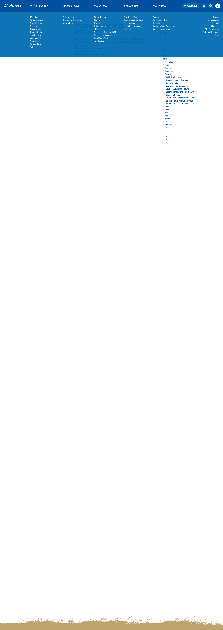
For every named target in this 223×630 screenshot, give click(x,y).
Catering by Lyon (37, 32)
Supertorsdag (129, 23)
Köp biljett (34, 17)
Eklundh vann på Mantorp (177, 80)
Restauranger (35, 29)
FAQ (31, 47)
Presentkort (34, 41)
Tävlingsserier (100, 23)
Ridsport (127, 29)
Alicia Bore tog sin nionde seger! (180, 104)
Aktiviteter (67, 23)
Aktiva (96, 29)
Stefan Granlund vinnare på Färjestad (181, 98)
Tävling (97, 20)
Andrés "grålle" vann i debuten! (179, 101)
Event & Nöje (71, 6)
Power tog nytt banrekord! (177, 86)
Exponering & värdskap (72, 20)
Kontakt (215, 23)
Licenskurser (158, 23)
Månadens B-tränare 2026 (105, 35)
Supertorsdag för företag (134, 20)
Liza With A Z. (172, 83)
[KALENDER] (203, 5)
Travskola (160, 6)
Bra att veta (34, 26)
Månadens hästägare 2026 (105, 32)
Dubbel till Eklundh (174, 77)
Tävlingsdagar (35, 44)
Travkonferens (69, 17)
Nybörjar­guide (36, 38)
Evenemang (131, 6)
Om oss (216, 17)
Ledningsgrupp (213, 20)
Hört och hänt (100, 17)
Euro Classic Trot (101, 38)
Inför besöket (39, 6)
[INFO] (217, 5)
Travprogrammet (36, 20)
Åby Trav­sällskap (212, 29)
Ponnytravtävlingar (132, 26)
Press (217, 35)
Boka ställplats (36, 23)
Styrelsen (215, 26)
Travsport (100, 6)
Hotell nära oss (36, 35)
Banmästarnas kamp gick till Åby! (180, 92)
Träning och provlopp (103, 26)
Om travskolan (159, 17)
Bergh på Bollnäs (173, 95)
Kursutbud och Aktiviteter (164, 26)
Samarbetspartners (161, 20)
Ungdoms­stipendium (161, 29)
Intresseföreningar (211, 32)
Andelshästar (99, 41)
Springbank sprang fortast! (177, 89)
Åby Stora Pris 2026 (132, 17)
